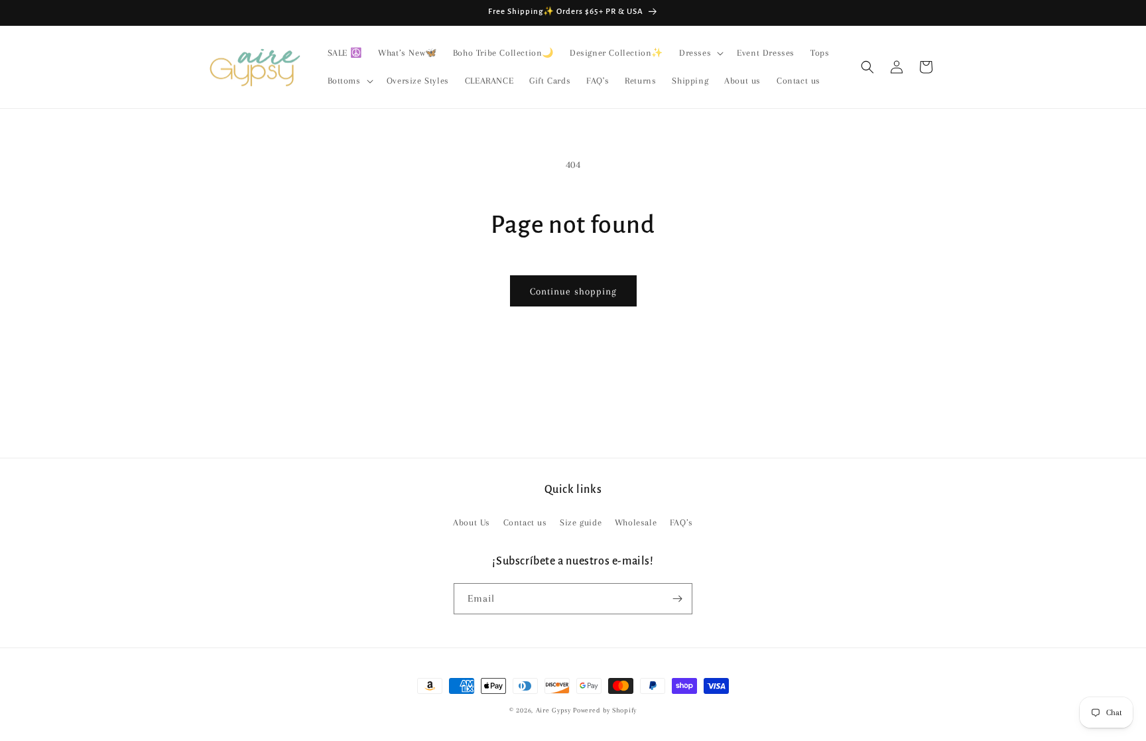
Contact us (525, 522)
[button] (700, 53)
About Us (471, 522)
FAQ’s (681, 522)
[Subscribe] (677, 598)
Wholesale (636, 522)
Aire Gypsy (555, 710)
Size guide (581, 522)
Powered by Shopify (605, 710)
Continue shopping (573, 291)
